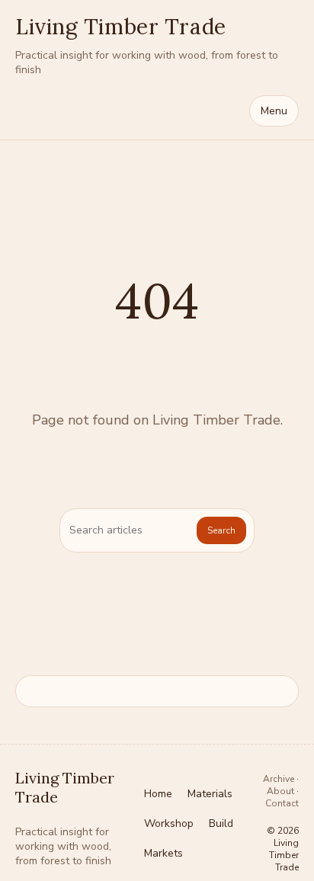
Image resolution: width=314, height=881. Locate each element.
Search (221, 530)
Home (158, 793)
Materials (209, 793)
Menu (274, 111)
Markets (163, 853)
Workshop (169, 823)
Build (221, 823)
